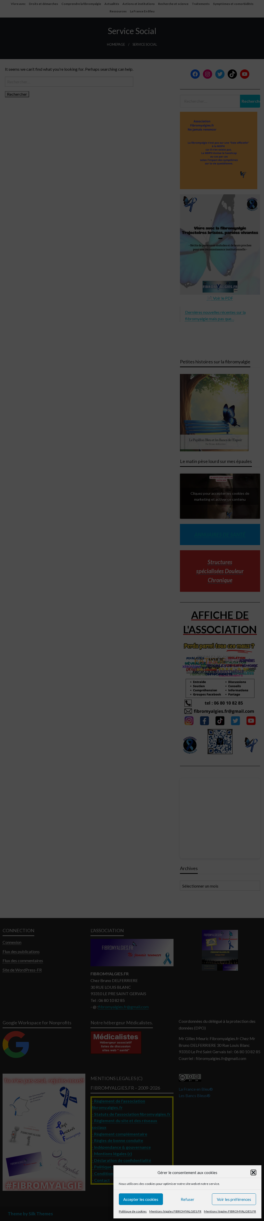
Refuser (187, 1199)
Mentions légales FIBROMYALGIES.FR (175, 1211)
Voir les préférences (234, 1199)
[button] (253, 1172)
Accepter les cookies (140, 1199)
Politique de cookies (133, 1211)
